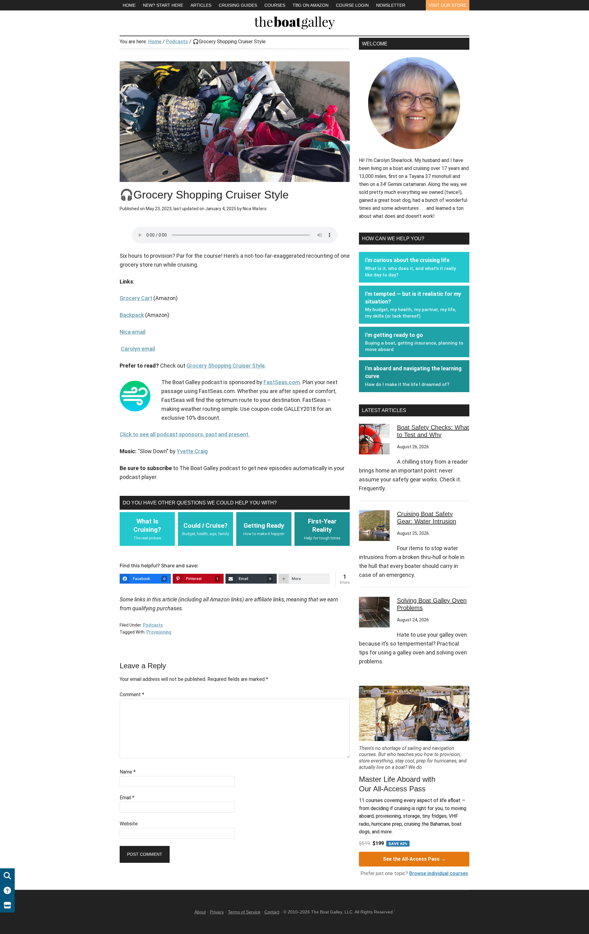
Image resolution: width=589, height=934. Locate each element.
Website (129, 824)
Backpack (132, 315)
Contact (271, 911)
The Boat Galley (294, 21)
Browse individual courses (438, 873)
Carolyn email (138, 348)
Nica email (132, 332)
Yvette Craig (192, 451)
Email (127, 798)
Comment (132, 694)
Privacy (217, 911)
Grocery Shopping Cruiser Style (226, 365)
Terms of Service (244, 911)
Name (128, 772)
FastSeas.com (282, 382)
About (200, 911)
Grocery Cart (136, 298)
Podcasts (153, 625)
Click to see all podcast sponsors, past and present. (184, 434)
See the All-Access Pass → (414, 859)
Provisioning (158, 632)
